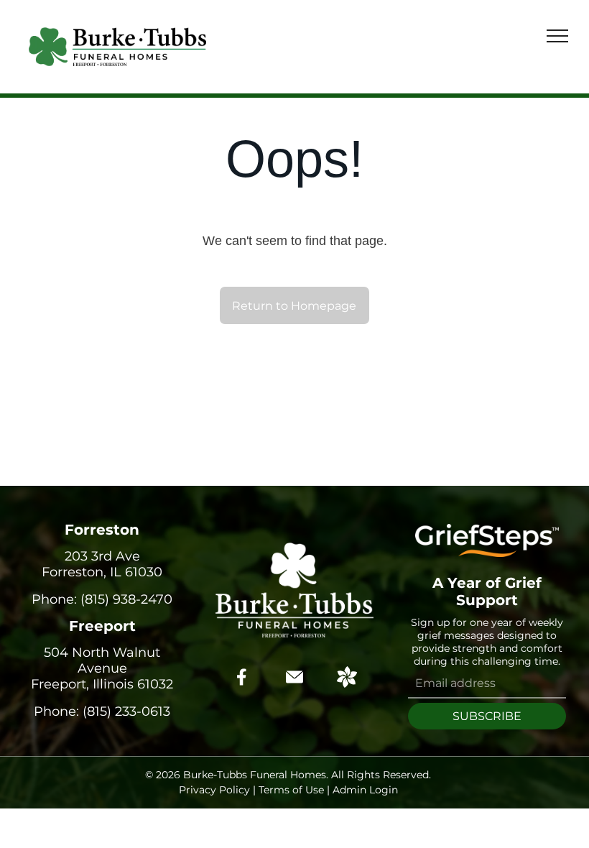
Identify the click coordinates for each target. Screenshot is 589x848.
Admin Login (365, 789)
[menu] (557, 36)
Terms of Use (291, 789)
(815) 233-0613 (126, 711)
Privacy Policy (214, 789)
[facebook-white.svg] (242, 687)
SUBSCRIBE (487, 716)
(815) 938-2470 (126, 599)
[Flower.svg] (347, 683)
